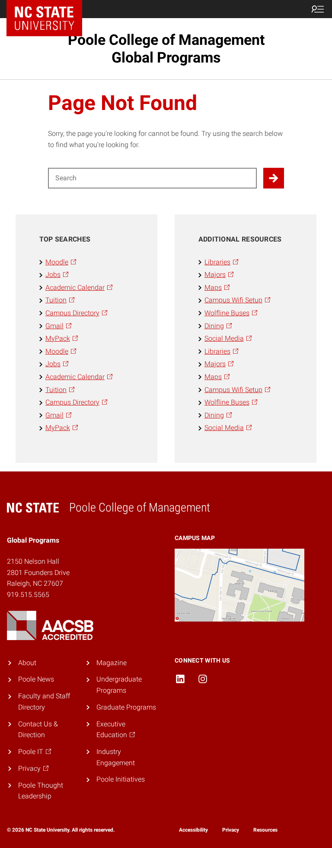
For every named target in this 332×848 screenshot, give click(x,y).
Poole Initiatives (120, 779)
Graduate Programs (126, 707)
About (27, 663)
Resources (265, 830)
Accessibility (193, 830)
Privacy (230, 830)
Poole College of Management (166, 48)
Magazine (111, 663)
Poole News (36, 679)
